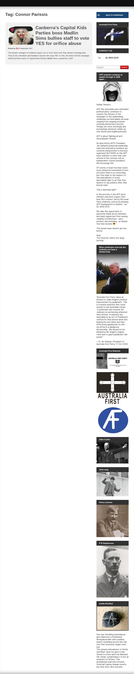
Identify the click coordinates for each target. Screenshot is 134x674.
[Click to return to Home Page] (112, 17)
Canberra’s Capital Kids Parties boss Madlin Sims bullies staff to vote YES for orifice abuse (62, 35)
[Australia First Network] (112, 361)
